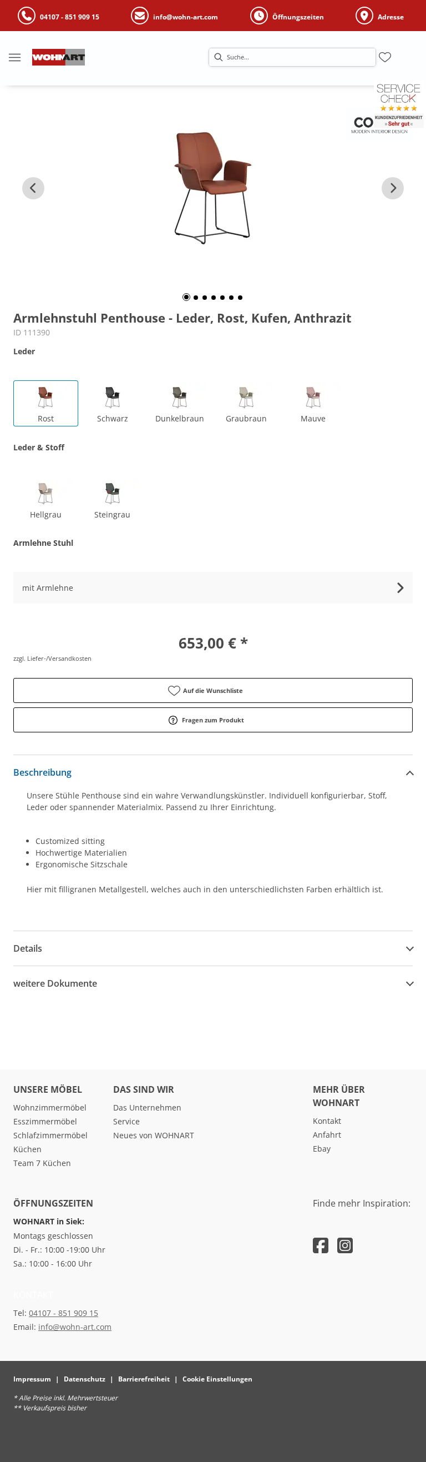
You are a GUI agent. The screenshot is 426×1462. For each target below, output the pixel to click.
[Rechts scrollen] (393, 188)
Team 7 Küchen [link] (42, 1163)
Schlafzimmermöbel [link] (50, 1135)
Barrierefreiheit (144, 1379)
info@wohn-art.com (74, 1327)
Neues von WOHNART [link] (153, 1135)
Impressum (32, 1379)
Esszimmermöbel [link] (45, 1121)
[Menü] (14, 57)
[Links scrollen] (33, 188)
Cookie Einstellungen (217, 1379)
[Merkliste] (385, 57)
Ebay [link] (322, 1148)
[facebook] (320, 1245)
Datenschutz (84, 1379)
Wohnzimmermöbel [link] (50, 1107)
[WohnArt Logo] (58, 57)
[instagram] (345, 1245)
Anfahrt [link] (327, 1134)
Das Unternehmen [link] (147, 1107)
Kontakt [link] (327, 1121)
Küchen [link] (27, 1149)
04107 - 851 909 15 (63, 1313)
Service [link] (126, 1121)
